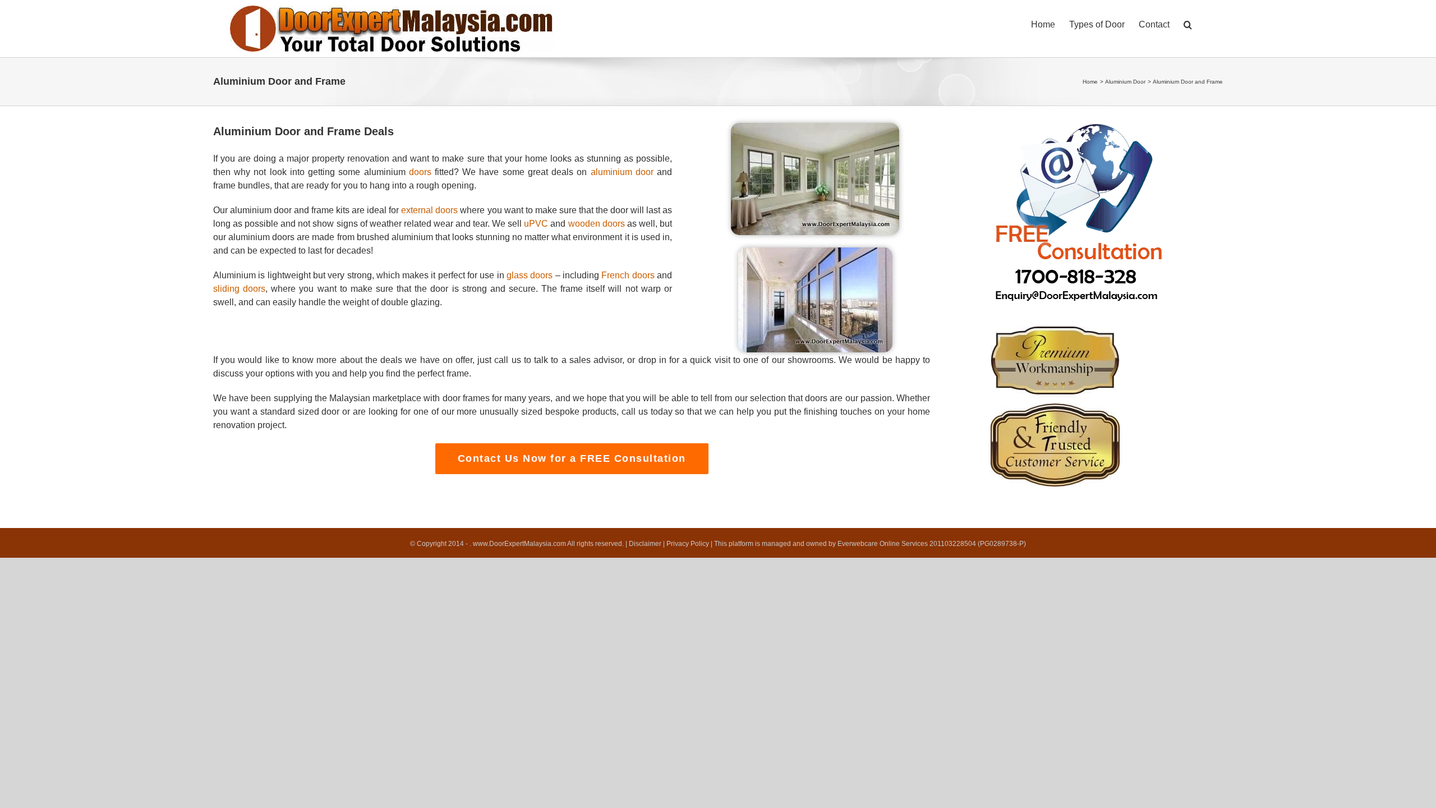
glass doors (530, 275)
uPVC (536, 223)
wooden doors (596, 223)
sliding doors (239, 288)
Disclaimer (645, 544)
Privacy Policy (687, 544)
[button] (1188, 23)
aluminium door (622, 172)
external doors (429, 210)
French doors (627, 275)
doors (420, 172)
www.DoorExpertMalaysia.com (520, 544)
